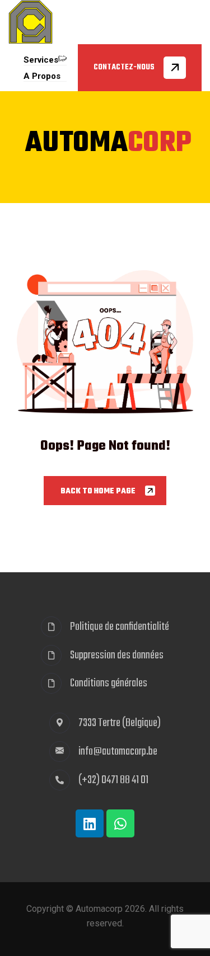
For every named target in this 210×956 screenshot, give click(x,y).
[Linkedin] (90, 823)
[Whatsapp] (120, 823)
